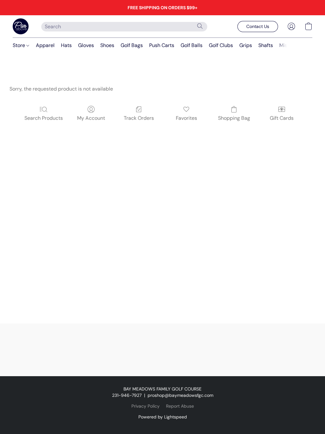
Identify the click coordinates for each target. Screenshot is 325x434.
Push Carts (161, 45)
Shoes (107, 45)
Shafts (265, 45)
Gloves (86, 45)
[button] (21, 26)
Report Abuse (180, 406)
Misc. (285, 45)
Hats (66, 45)
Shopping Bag (234, 118)
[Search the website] (200, 26)
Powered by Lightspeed (162, 417)
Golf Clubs (221, 45)
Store (19, 45)
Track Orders (139, 118)
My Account (91, 118)
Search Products (43, 118)
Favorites (186, 118)
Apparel (45, 45)
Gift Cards (282, 118)
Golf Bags (132, 45)
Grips (245, 45)
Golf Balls (191, 45)
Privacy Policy (145, 406)
